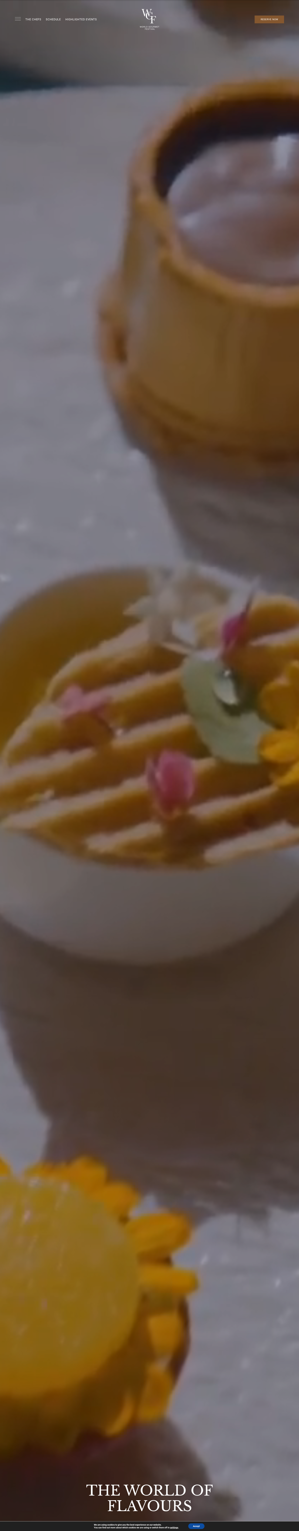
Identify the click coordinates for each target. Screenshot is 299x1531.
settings (174, 1527)
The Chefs (33, 19)
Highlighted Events (81, 19)
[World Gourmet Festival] (149, 19)
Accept (196, 1526)
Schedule (53, 19)
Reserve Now (269, 19)
